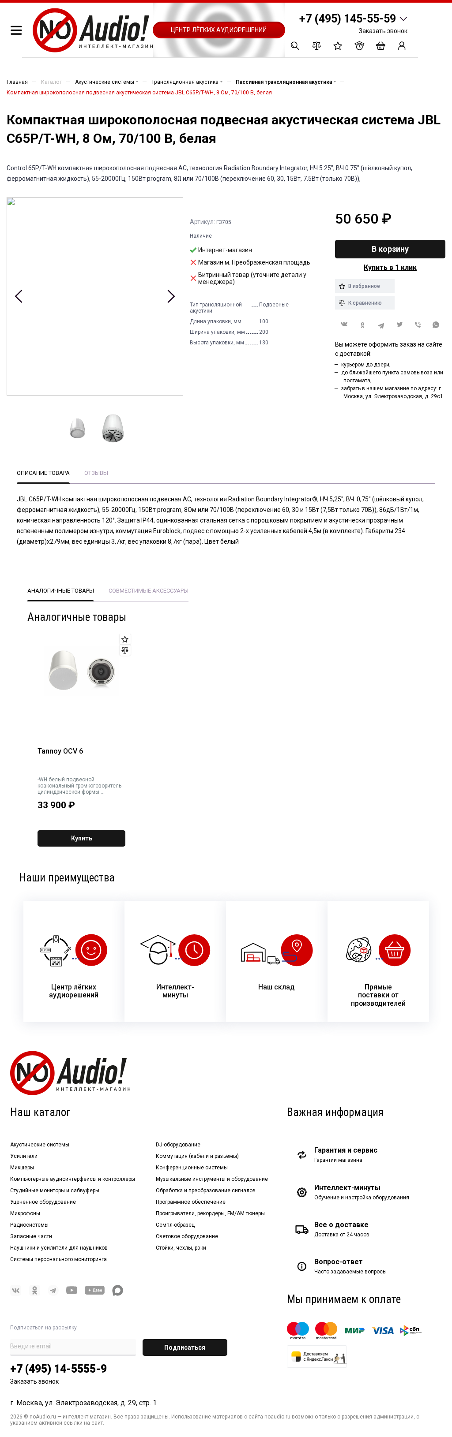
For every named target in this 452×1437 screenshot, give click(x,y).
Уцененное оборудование (43, 1202)
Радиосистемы (29, 1225)
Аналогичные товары (60, 590)
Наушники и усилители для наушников (59, 1248)
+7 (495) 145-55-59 (347, 18)
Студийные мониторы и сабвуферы (54, 1190)
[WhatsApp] (436, 325)
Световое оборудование (187, 1236)
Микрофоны (25, 1213)
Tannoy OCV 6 (60, 751)
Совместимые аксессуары (148, 590)
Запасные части (31, 1236)
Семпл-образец (175, 1225)
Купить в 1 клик (390, 267)
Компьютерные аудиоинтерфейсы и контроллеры (72, 1179)
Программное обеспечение (191, 1202)
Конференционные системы (192, 1168)
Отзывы (96, 473)
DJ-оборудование (178, 1145)
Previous (18, 296)
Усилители (24, 1156)
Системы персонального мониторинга (58, 1259)
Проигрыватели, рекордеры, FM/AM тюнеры (210, 1213)
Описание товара (43, 473)
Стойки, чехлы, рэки (181, 1248)
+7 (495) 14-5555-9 (58, 1368)
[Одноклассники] (363, 325)
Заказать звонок (383, 30)
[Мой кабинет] (401, 45)
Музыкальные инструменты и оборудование (212, 1179)
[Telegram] (381, 325)
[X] (399, 325)
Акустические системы (39, 1145)
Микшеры (22, 1168)
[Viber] (418, 325)
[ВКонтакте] (344, 324)
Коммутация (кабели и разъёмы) (197, 1156)
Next (171, 296)
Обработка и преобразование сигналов (206, 1190)
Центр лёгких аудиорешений (219, 30)
